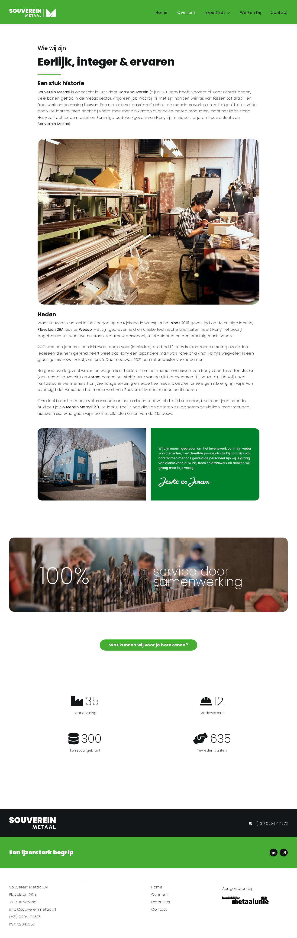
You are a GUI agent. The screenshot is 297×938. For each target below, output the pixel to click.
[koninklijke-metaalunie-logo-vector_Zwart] (245, 897)
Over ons (159, 894)
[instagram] (284, 852)
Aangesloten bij (237, 888)
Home (156, 887)
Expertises (160, 902)
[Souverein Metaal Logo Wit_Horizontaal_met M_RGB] (32, 10)
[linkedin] (274, 852)
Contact (159, 909)
